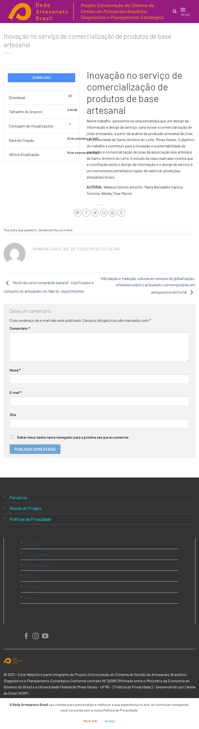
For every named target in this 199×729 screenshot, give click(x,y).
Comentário (20, 328)
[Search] (174, 11)
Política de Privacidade (132, 686)
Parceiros (18, 497)
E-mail (15, 392)
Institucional (38, 565)
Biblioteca (36, 587)
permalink (65, 230)
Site (13, 415)
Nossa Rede (37, 554)
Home (32, 543)
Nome (15, 370)
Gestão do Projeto (25, 508)
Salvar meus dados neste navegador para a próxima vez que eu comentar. (73, 437)
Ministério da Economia (165, 680)
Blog (31, 576)
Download (41, 78)
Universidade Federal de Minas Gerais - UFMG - (75, 686)
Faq (30, 597)
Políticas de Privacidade (30, 519)
